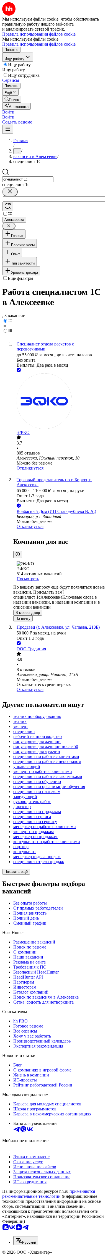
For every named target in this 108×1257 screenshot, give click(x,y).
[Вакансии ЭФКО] (59, 401)
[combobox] (27, 179)
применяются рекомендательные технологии (48, 1194)
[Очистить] (10, 191)
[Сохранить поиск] (7, 206)
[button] (8, 112)
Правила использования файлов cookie (39, 44)
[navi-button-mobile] (7, 129)
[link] (11, 99)
